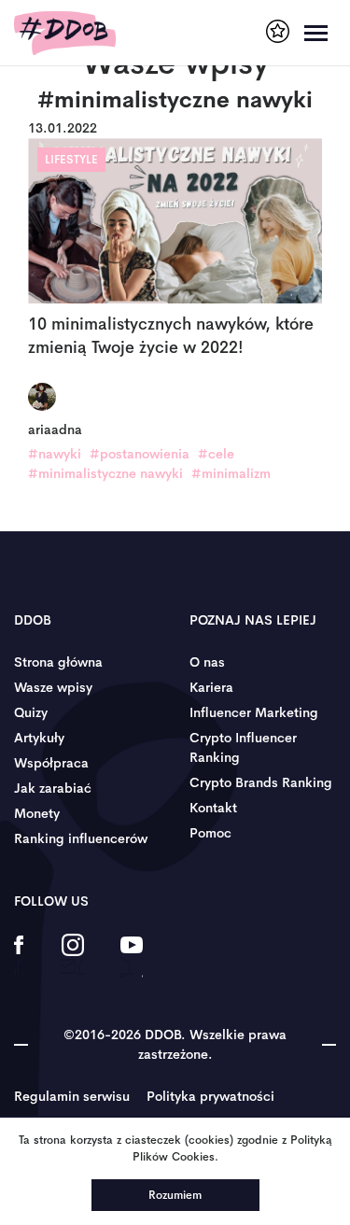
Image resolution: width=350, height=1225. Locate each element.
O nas (207, 662)
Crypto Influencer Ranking (243, 747)
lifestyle (71, 159)
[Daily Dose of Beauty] (65, 33)
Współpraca (51, 762)
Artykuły (39, 737)
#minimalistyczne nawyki (105, 473)
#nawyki (54, 453)
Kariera (211, 687)
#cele (216, 453)
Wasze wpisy (53, 687)
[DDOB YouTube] (131, 957)
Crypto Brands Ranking (260, 782)
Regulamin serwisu (72, 1096)
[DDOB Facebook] (19, 957)
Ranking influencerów (80, 838)
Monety (37, 813)
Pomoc (210, 832)
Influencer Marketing (253, 712)
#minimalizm (231, 473)
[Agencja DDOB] (277, 31)
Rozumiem (175, 1195)
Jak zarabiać (52, 788)
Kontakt (213, 807)
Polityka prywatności (210, 1096)
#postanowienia (139, 453)
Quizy (31, 712)
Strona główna (58, 662)
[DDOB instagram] (72, 957)
